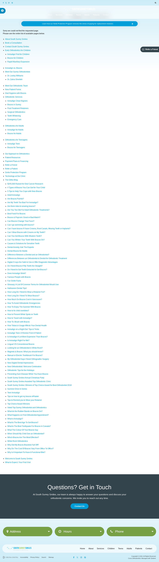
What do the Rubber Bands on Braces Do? (24, 411)
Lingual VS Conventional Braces (20, 344)
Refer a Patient (11, 169)
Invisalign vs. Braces (13, 68)
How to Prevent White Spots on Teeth (22, 314)
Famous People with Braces (19, 277)
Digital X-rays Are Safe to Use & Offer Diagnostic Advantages (32, 262)
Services (100, 549)
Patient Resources (12, 157)
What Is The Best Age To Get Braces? (22, 422)
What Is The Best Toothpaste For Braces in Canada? (29, 426)
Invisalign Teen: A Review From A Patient (24, 333)
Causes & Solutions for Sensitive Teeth (23, 243)
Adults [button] (87, 15)
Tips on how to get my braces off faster (23, 396)
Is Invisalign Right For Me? (18, 340)
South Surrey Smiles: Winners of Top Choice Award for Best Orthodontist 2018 (39, 385)
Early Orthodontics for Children (17, 50)
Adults (129, 549)
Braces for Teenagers (16, 147)
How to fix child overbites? (18, 311)
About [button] (50, 15)
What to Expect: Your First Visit (17, 462)
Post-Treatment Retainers (17, 108)
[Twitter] (6, 3)
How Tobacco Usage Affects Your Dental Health (27, 326)
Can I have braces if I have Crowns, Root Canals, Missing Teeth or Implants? (38, 229)
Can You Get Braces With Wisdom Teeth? (24, 236)
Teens (120, 549)
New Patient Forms (13, 89)
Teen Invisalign (13, 393)
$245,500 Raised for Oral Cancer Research (25, 184)
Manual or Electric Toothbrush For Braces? (24, 355)
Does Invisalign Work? (16, 273)
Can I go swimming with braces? (20, 225)
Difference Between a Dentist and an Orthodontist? (28, 255)
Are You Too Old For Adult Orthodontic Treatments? (28, 210)
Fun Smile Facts (14, 281)
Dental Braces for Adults (17, 251)
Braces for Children (15, 58)
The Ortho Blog (11, 180)
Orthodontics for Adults (14, 126)
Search (44, 557)
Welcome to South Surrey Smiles (18, 459)
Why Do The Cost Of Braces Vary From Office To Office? (30, 449)
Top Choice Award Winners (18, 404)
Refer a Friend (151, 49)
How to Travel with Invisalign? (19, 318)
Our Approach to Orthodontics (17, 154)
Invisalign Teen (13, 144)
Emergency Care (14, 119)
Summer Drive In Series (17, 389)
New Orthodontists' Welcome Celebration (24, 367)
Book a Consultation (13, 43)
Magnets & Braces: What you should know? (25, 352)
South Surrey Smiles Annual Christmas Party (25, 378)
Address (15, 531)
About (90, 549)
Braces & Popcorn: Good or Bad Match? (23, 217)
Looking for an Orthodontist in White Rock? (25, 348)
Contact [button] (106, 15)
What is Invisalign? (15, 419)
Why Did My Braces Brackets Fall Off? (23, 445)
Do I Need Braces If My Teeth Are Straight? (24, 266)
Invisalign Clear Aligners (17, 101)
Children (111, 549)
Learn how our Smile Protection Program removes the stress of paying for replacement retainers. (77, 24)
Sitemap (51, 557)
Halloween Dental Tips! (17, 288)
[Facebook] (4, 3)
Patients (138, 549)
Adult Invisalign (13, 195)
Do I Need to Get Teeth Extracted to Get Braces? (27, 270)
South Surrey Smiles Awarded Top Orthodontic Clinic (29, 381)
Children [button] (69, 15)
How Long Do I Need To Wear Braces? (23, 296)
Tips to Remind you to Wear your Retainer (24, 400)
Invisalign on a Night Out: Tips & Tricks (23, 329)
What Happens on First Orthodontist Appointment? (28, 415)
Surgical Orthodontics (16, 112)
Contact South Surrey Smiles (17, 47)
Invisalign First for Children (18, 54)
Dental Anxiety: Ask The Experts (20, 247)
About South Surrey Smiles (16, 39)
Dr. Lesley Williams (15, 76)
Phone (119, 531)
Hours (67, 531)
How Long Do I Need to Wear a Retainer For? (26, 292)
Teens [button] (78, 15)
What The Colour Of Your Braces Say (22, 430)
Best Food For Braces (16, 214)
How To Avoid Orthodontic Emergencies (23, 303)
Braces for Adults (14, 133)
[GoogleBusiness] (12, 3)
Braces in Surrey (14, 105)
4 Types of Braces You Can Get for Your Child (26, 188)
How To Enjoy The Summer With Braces (24, 307)
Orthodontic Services (13, 97)
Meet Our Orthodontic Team (16, 86)
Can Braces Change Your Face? (20, 221)
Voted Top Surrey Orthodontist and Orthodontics (27, 408)
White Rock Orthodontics (17, 441)
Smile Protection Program (15, 172)
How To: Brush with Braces (18, 322)
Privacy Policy (34, 557)
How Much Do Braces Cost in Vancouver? (24, 299)
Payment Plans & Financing (16, 161)
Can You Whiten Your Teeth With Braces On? (26, 240)
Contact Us (80, 506)
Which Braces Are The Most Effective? (23, 437)
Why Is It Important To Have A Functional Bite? (26, 452)
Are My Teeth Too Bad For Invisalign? (22, 202)
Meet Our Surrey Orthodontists (17, 72)
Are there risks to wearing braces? (21, 206)
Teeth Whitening (14, 116)
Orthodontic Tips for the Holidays (20, 370)
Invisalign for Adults (15, 130)
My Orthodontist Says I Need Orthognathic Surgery (28, 359)
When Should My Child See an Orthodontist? (25, 434)
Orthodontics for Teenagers (16, 140)
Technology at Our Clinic (15, 176)
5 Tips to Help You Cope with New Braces (24, 191)
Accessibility (24, 557)
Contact (149, 549)
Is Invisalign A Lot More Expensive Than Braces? (27, 337)
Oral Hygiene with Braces (15, 93)
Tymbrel (153, 558)
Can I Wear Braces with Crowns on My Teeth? (26, 232)
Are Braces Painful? (15, 199)
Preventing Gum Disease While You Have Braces (27, 374)
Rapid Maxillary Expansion (18, 62)
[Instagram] (9, 3)
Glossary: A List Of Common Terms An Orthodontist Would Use (33, 284)
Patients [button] (96, 15)
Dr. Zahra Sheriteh (14, 79)
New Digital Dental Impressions (20, 363)
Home (82, 549)
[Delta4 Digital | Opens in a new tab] (10, 557)
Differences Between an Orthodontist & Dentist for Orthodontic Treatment (37, 258)
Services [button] (59, 15)
